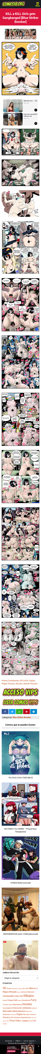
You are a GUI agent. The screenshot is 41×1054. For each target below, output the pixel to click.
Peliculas (26, 1014)
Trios (12, 1020)
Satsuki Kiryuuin (30, 683)
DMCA (18, 1041)
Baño (23, 988)
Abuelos (9, 988)
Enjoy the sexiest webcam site (29, 115)
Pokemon (33, 1014)
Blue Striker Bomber (22, 717)
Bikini (27, 988)
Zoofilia (5, 1024)
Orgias (32, 680)
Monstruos (29, 1011)
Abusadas (14, 988)
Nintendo (13, 1014)
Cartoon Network (27, 992)
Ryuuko (19, 683)
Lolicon (34, 1008)
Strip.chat (26, 103)
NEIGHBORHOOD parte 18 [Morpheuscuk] (20, 934)
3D (4, 988)
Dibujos (29, 995)
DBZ (21, 996)
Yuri (34, 1020)
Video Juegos (22, 1020)
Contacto (8, 1041)
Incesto (27, 1004)
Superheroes (26, 1017)
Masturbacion (19, 1011)
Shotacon (7, 1017)
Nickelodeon (7, 1014)
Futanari (5, 1005)
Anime (4, 680)
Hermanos (17, 1004)
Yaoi (30, 1021)
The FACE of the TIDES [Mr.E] (20, 778)
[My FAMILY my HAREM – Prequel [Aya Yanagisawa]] (20, 824)
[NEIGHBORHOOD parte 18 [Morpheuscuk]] (20, 930)
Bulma (18, 992)
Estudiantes (13, 680)
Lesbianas (26, 1008)
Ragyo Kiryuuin (8, 683)
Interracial (16, 1008)
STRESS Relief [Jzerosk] (21, 883)
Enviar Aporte (29, 1041)
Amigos (20, 988)
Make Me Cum (28, 101)
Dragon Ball (12, 1000)
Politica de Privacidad (17, 1043)
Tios (8, 1021)
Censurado (8, 996)
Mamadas (7, 1011)
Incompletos (7, 1008)
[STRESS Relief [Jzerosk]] (20, 878)
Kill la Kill (24, 680)
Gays (10, 1004)
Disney (5, 1000)
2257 (30, 1043)
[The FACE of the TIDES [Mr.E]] (20, 773)
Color (16, 996)
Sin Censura (15, 1017)
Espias (19, 1000)
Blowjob (13, 992)
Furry (33, 1000)
